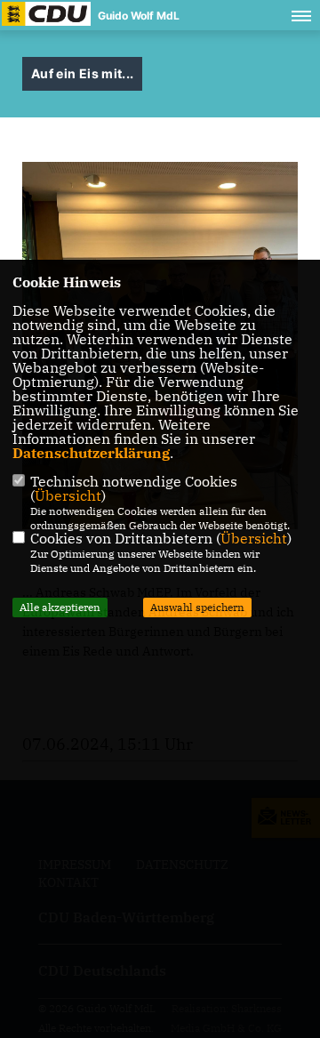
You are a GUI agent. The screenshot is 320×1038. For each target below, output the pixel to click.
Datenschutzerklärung (91, 453)
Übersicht (68, 495)
